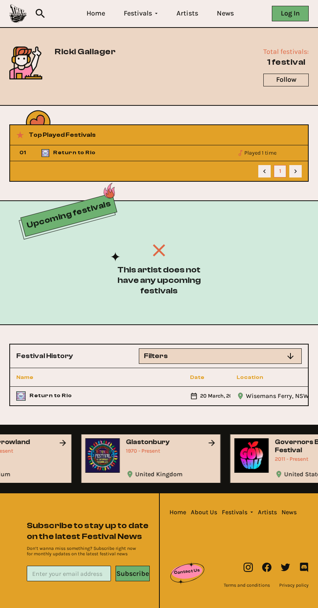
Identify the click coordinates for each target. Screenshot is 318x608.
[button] (96, 13)
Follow (286, 79)
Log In (290, 13)
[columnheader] (52, 377)
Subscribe (132, 573)
